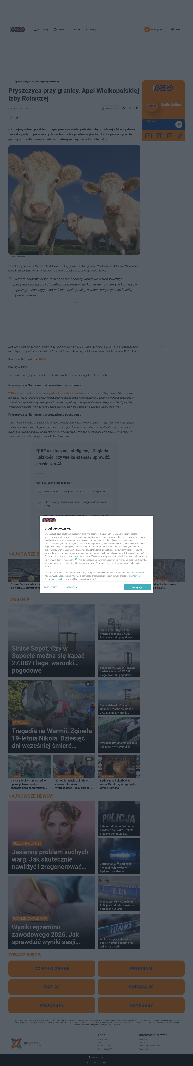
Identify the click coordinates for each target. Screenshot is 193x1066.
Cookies (61, 579)
